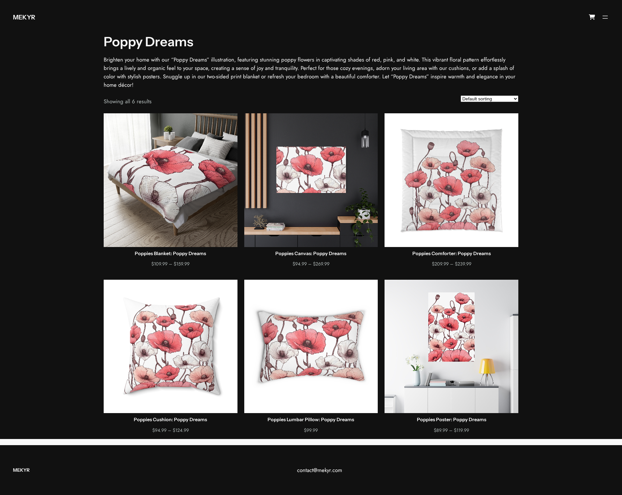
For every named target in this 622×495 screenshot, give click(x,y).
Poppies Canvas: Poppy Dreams (310, 253)
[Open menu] (605, 17)
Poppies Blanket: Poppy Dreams (170, 253)
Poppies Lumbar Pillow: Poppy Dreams (311, 419)
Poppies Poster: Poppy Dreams (451, 419)
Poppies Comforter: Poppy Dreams (451, 253)
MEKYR (24, 17)
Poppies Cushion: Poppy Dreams (170, 419)
